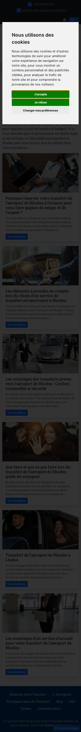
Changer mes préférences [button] (40, 110)
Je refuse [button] (40, 102)
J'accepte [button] (40, 94)
